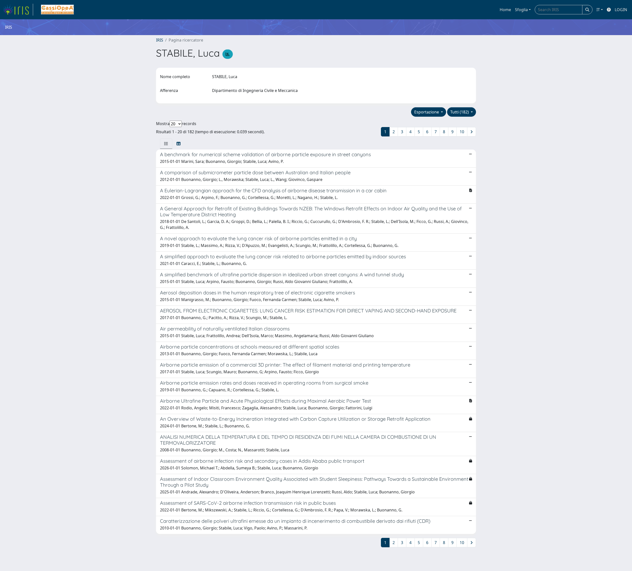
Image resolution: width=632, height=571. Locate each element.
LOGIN (621, 9)
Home (505, 9)
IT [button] (598, 9)
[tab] (166, 143)
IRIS (159, 40)
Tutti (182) (460, 112)
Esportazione (427, 112)
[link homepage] (18, 10)
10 (462, 131)
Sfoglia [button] (521, 9)
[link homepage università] (57, 10)
